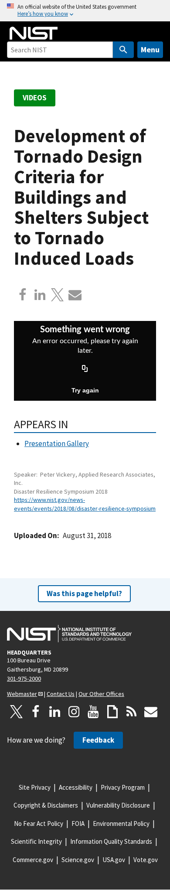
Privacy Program (123, 787)
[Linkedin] (40, 294)
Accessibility (75, 787)
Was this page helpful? (84, 593)
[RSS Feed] (131, 711)
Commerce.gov (33, 860)
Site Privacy (35, 787)
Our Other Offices (101, 694)
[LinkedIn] (55, 711)
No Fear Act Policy (38, 823)
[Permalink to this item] (74, 424)
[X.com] (57, 294)
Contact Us (61, 694)
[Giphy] (112, 711)
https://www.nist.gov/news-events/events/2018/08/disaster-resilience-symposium (85, 504)
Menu (150, 49)
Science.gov (77, 860)
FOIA (78, 823)
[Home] (34, 33)
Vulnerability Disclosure (118, 805)
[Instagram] (74, 711)
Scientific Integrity (36, 841)
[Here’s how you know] (85, 10)
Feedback (98, 740)
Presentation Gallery (56, 443)
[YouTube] (93, 711)
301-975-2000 (24, 678)
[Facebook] (22, 294)
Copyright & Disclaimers (46, 805)
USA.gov (113, 860)
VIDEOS (35, 97)
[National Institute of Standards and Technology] (69, 633)
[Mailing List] (150, 711)
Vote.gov (145, 860)
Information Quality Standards (111, 841)
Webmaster (22, 694)
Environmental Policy (121, 823)
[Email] (75, 294)
